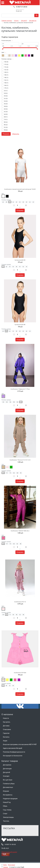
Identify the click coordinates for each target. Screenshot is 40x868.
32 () (5, 98)
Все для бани (7, 780)
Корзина (5, 867)
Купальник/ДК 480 (20, 324)
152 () (6, 80)
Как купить (6, 722)
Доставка (6, 726)
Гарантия (6, 733)
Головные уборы (9, 783)
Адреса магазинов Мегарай (12, 748)
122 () (6, 69)
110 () (6, 64)
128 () (6, 72)
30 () (5, 96)
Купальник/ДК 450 (20, 260)
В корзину (20, 210)
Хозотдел (6, 776)
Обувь (5, 806)
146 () (6, 77)
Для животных (8, 787)
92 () (5, 127)
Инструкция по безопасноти (12, 756)
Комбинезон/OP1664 (20, 672)
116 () (6, 67)
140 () (6, 75)
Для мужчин (7, 765)
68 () (5, 117)
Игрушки (6, 791)
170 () (6, 88)
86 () (5, 125)
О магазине (7, 729)
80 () (5, 122)
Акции (5, 741)
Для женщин (7, 768)
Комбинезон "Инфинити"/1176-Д (20, 389)
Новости (6, 718)
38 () (5, 106)
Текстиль (6, 821)
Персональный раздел (9, 852)
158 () (6, 83)
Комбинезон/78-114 (20, 602)
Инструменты (7, 795)
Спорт (5, 813)
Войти (5, 865)
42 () (5, 111)
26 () (5, 90)
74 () (5, 119)
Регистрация (11, 865)
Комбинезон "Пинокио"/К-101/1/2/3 (20, 460)
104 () (6, 62)
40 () (5, 109)
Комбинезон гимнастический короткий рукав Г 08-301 (20, 189)
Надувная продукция (10, 798)
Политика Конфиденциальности (14, 752)
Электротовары (8, 817)
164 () (6, 85)
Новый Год (7, 802)
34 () (5, 101)
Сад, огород (7, 810)
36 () (5, 104)
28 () (5, 93)
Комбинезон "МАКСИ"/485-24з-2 (20, 531)
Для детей (6, 772)
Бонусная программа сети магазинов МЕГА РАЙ (19, 744)
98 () (5, 130)
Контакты (6, 737)
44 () (5, 114)
